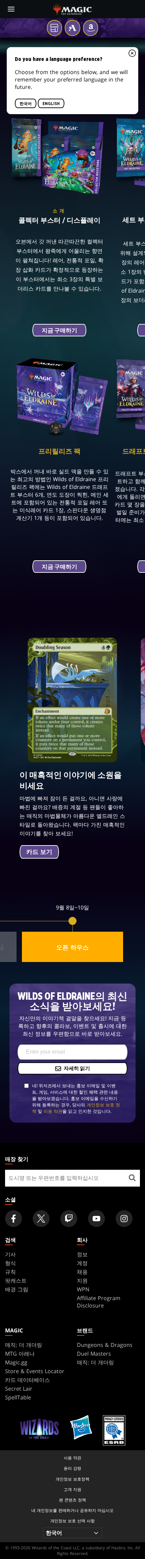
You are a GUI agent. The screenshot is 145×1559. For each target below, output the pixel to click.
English (51, 103)
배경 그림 (16, 1289)
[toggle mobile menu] (11, 9)
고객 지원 (72, 1489)
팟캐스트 (16, 1280)
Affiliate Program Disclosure (98, 1301)
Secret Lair (18, 1388)
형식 (10, 1263)
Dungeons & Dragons (105, 1345)
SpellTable (18, 1397)
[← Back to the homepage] (72, 8)
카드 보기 (39, 852)
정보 (82, 1254)
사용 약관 (72, 1458)
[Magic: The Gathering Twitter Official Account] (41, 1218)
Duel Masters (94, 1353)
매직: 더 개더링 (23, 1345)
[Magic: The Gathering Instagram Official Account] (124, 1218)
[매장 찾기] (132, 1178)
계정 (82, 1263)
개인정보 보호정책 (72, 1479)
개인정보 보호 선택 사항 (72, 1521)
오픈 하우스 (72, 947)
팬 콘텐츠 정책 (72, 1500)
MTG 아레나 (20, 1353)
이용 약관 (53, 1111)
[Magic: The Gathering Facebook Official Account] (13, 1218)
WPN (83, 1289)
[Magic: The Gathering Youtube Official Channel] (96, 1218)
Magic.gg (16, 1362)
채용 (82, 1271)
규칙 (10, 1271)
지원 (82, 1280)
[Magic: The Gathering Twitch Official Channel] (68, 1218)
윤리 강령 (72, 1468)
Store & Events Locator (34, 1371)
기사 (10, 1254)
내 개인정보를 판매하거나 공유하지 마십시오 (72, 1510)
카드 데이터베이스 (27, 1380)
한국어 (26, 103)
